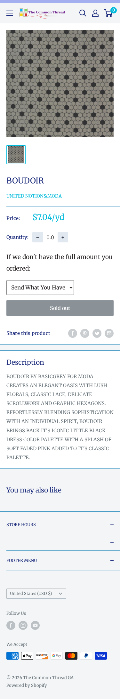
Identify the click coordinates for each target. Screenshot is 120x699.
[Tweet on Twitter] (96, 333)
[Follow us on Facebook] (10, 625)
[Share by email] (109, 333)
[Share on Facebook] (72, 333)
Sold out (60, 308)
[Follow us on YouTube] (35, 625)
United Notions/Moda (34, 196)
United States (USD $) (31, 593)
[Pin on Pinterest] (84, 333)
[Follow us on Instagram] (23, 625)
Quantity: (17, 237)
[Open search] (82, 13)
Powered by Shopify (26, 685)
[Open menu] (9, 13)
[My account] (95, 13)
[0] (108, 13)
